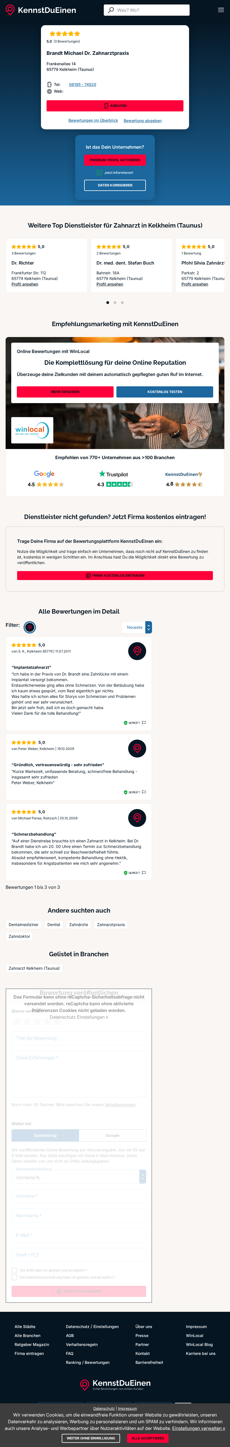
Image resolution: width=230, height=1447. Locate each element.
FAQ (69, 1353)
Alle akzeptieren (148, 1438)
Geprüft (134, 722)
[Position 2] (115, 302)
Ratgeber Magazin (32, 1344)
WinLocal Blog (199, 1344)
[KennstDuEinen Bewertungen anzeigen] (29, 627)
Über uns (143, 1326)
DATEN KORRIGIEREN (115, 185)
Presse (141, 1335)
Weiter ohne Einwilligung (91, 1438)
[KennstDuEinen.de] (41, 10)
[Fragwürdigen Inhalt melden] (143, 723)
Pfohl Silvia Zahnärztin (205, 263)
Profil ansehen (25, 284)
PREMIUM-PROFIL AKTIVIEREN (115, 160)
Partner (142, 1344)
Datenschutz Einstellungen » (79, 1017)
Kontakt (142, 1353)
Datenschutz (77, 1326)
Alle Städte (25, 1326)
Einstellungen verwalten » (198, 1428)
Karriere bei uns (201, 1353)
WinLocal (194, 1335)
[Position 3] (122, 302)
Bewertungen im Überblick (93, 120)
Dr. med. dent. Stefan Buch (125, 263)
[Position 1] (107, 302)
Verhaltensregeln (82, 1344)
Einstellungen (106, 1326)
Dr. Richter (23, 263)
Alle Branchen (27, 1335)
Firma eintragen (29, 1353)
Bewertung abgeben (143, 120)
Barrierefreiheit (149, 1362)
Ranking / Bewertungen (87, 1362)
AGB (70, 1335)
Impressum (196, 1326)
